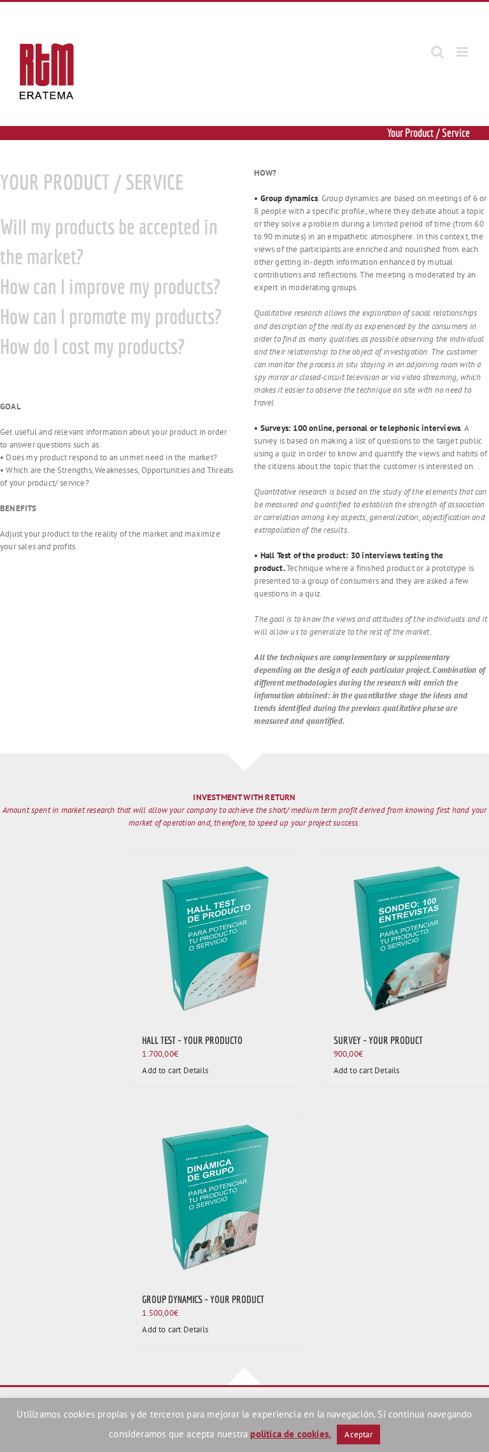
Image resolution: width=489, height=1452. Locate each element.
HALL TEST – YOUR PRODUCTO (192, 1040)
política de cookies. (290, 1434)
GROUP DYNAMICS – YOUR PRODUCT (203, 1299)
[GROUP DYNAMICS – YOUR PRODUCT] (214, 1196)
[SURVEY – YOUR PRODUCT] (406, 938)
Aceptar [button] (358, 1434)
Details (195, 1070)
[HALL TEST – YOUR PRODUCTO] (214, 938)
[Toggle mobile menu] (463, 52)
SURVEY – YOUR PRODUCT (378, 1040)
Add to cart (161, 1070)
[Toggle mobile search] (437, 52)
